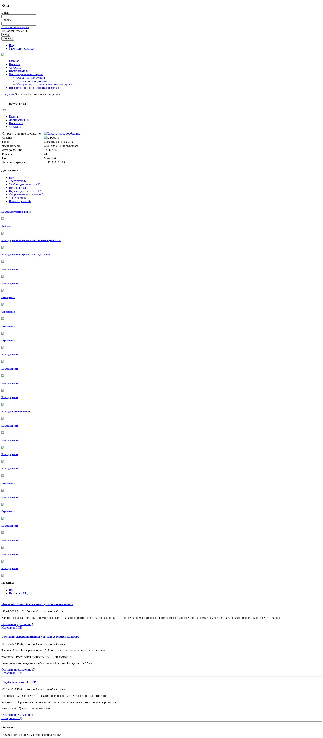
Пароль (6, 19)
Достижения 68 (19, 119)
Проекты (14, 64)
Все (11, 177)
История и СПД (20, 187)
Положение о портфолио (32, 81)
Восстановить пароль (15, 27)
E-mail (5, 12)
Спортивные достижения (26, 194)
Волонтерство (20, 201)
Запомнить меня (16, 31)
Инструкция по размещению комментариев (44, 84)
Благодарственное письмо (15, 411)
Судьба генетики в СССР (18, 682)
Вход (6, 34)
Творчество (17, 181)
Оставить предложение (16, 624)
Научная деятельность (25, 191)
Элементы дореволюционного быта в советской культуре (40, 636)
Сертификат (8, 297)
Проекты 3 (16, 123)
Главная (14, 60)
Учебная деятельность (25, 184)
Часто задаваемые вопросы (26, 74)
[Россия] (46, 137)
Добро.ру (6, 226)
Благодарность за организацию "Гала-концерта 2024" (31, 240)
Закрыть (7, 38)
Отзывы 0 (15, 126)
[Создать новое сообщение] (62, 133)
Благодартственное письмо (16, 211)
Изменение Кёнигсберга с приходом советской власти (37, 604)
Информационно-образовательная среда (34, 87)
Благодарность (9, 269)
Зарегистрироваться (21, 48)
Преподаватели (19, 70)
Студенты (15, 67)
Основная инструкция (30, 77)
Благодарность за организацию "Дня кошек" (26, 254)
